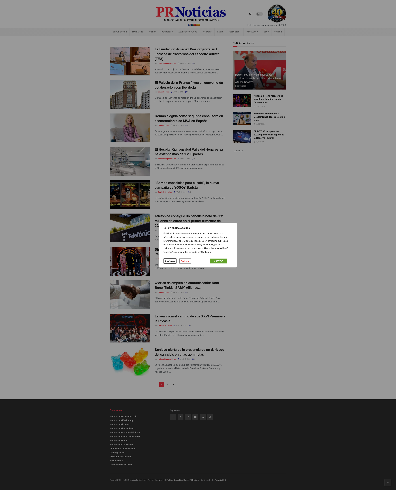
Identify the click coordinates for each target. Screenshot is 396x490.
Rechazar (185, 261)
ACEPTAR (218, 261)
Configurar (170, 261)
